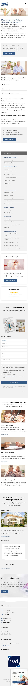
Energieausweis (7, 186)
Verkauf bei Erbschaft (9, 192)
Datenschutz (6, 679)
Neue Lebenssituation (9, 203)
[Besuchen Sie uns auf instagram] (5, 634)
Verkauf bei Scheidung (9, 195)
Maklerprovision (7, 183)
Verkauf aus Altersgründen (10, 198)
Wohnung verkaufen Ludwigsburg (12, 248)
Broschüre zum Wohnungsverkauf (12, 224)
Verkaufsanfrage (8, 210)
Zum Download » (14, 382)
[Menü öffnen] (25, 4)
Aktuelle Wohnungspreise (10, 160)
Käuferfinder (7, 227)
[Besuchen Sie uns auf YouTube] (7, 634)
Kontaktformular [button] (6, 622)
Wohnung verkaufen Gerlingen (11, 245)
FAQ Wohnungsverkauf (9, 180)
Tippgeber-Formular (8, 212)
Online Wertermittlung (9, 162)
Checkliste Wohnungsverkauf (10, 177)
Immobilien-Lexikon (8, 222)
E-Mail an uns (6, 614)
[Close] (27, 670)
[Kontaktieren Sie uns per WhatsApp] (10, 634)
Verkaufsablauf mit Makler (10, 172)
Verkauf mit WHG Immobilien (10, 169)
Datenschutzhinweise (9, 376)
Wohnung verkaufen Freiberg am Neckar (11, 234)
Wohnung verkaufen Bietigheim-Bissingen (11, 239)
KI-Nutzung (8, 681)
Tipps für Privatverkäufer (9, 174)
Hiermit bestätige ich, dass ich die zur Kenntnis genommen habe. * (13, 376)
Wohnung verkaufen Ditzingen (11, 242)
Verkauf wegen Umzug (9, 200)
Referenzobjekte (8, 219)
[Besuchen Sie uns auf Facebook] (2, 634)
